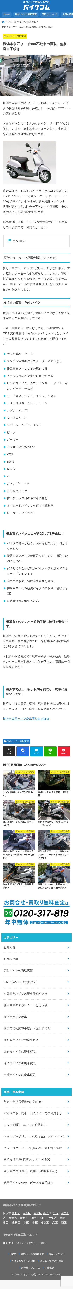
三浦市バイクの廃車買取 (20, 1074)
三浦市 (42, 1243)
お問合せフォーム (30, 1267)
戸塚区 (38, 1213)
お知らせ (9, 947)
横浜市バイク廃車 (15, 1016)
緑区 (5, 1222)
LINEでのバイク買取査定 (20, 982)
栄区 (55, 1222)
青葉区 (27, 1213)
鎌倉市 (31, 1243)
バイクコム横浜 (29, 1274)
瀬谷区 (45, 1222)
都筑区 (52, 1218)
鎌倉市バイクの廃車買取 (20, 1051)
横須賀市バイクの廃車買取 (21, 1039)
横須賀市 (8, 1243)
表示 (22, 241)
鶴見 (46, 1213)
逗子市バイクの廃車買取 (20, 1063)
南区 (63, 1218)
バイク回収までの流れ (23, 1261)
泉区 (26, 1222)
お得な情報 (11, 958)
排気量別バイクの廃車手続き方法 (25, 993)
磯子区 (16, 1222)
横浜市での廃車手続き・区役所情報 (27, 1028)
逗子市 (20, 1243)
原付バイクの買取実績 (26, 14)
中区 (35, 1222)
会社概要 (49, 1267)
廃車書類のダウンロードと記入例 (25, 1005)
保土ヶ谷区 (38, 1218)
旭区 (56, 1213)
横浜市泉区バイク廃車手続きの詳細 (26, 718)
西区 (64, 1222)
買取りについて (49, 14)
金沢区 (24, 1218)
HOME (8, 22)
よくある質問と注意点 (51, 1261)
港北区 (16, 1213)
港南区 (13, 1218)
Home (7, 14)
